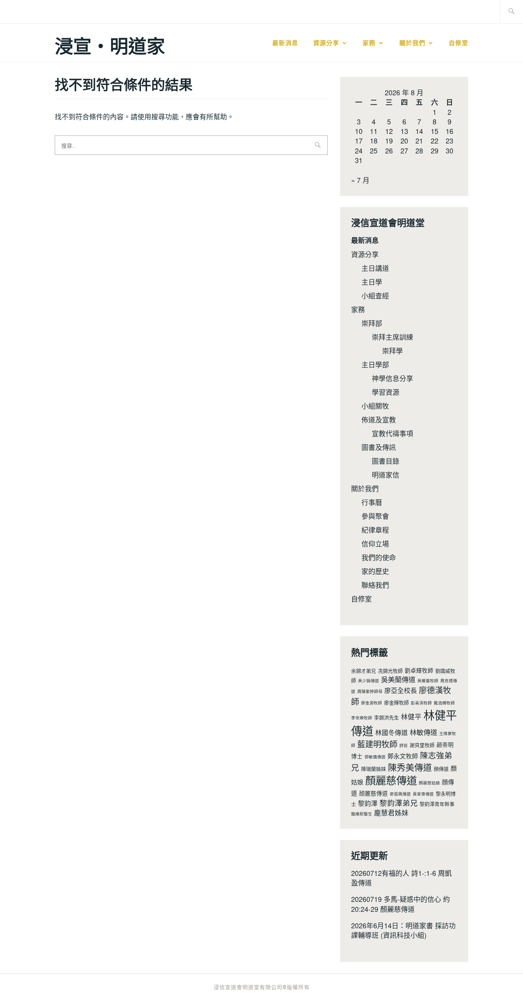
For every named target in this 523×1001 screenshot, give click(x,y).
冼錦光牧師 (390, 670)
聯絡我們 (375, 585)
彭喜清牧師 (421, 703)
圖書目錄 (385, 461)
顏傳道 (441, 768)
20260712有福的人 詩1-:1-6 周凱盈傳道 (401, 877)
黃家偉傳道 (423, 794)
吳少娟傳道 (368, 680)
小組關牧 (375, 406)
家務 (369, 43)
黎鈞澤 (368, 803)
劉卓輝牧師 (419, 670)
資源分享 (326, 43)
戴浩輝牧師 (444, 703)
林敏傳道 (423, 732)
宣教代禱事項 (392, 433)
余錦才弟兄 (363, 670)
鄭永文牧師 (402, 756)
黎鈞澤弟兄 (398, 802)
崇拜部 (371, 323)
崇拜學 (392, 350)
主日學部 (375, 364)
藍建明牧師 (377, 743)
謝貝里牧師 (422, 744)
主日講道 (375, 268)
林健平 (411, 716)
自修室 (458, 43)
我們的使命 (378, 557)
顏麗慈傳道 (391, 780)
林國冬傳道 (391, 732)
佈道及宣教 (378, 419)
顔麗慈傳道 (373, 793)
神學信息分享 (392, 378)
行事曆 (371, 502)
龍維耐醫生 (361, 814)
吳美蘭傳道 (398, 679)
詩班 (403, 745)
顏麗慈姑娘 (429, 783)
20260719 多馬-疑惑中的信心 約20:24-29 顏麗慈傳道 (400, 903)
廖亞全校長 (400, 690)
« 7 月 (360, 180)
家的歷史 (375, 571)
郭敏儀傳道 (375, 757)
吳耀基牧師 (427, 680)
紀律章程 (375, 530)
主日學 (371, 282)
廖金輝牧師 (396, 702)
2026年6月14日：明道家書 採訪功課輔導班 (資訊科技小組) (403, 930)
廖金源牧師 (371, 703)
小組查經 (375, 295)
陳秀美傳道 (410, 766)
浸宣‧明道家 (110, 45)
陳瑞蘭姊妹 (373, 768)
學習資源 (385, 392)
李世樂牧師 (361, 718)
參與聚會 (375, 516)
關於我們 (412, 43)
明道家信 (385, 474)
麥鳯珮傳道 (400, 794)
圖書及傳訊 (378, 447)
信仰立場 (375, 543)
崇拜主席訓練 (392, 337)
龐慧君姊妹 (391, 812)
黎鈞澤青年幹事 (437, 803)
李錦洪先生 (386, 717)
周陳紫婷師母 (369, 691)
